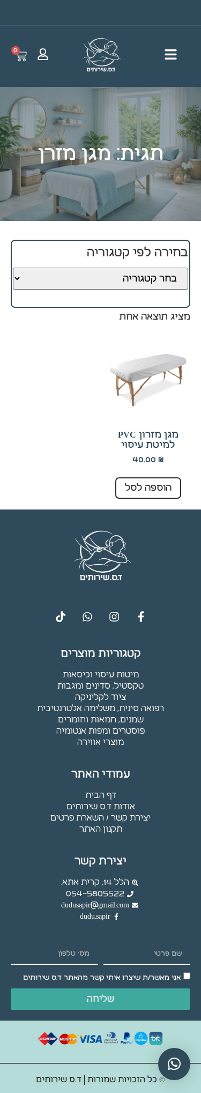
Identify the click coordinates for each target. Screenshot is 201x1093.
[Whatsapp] (87, 616)
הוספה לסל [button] (148, 487)
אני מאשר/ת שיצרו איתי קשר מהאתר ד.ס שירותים (102, 977)
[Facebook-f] (141, 616)
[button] (174, 1064)
